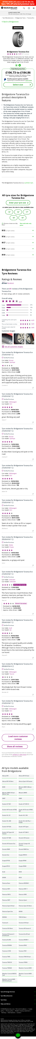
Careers (19, 1012)
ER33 (20, 877)
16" (18, 212)
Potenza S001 (6, 889)
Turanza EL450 (6, 940)
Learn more (28, 80)
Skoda (11, 545)
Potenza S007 (6, 900)
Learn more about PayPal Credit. (21, 1031)
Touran (12, 674)
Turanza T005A (23, 962)
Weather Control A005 (25, 968)
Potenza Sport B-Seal (8, 906)
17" (27, 212)
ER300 (4, 877)
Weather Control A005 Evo (25, 974)
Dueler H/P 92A (6, 826)
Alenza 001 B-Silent (7, 781)
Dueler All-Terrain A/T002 (9, 809)
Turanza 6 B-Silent (7, 928)
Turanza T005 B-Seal (24, 957)
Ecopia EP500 (22, 860)
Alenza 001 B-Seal (24, 776)
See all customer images (14, 346)
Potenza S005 (23, 894)
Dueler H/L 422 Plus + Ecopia (25, 821)
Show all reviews (15, 746)
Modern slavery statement (22, 1011)
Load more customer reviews (18, 737)
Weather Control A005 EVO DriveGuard (8, 980)
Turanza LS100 (6, 951)
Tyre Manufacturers (8, 18)
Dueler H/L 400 (6, 821)
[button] (24, 8)
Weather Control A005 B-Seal (9, 974)
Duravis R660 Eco (24, 849)
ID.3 (11, 404)
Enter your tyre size (17, 202)
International (11, 1012)
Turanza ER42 (23, 945)
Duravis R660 (6, 849)
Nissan (11, 360)
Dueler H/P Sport (23, 826)
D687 (3, 798)
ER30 (20, 872)
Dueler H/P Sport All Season (8, 833)
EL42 (3, 872)
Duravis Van (5, 855)
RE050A (4, 917)
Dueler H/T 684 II (24, 832)
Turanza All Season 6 (25, 928)
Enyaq (12, 547)
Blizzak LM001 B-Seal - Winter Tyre (8, 793)
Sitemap (3, 1012)
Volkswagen (13, 402)
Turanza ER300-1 (23, 940)
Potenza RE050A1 (24, 883)
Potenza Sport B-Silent (25, 906)
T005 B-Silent (22, 917)
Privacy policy (9, 1011)
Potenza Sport (23, 900)
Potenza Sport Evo (7, 911)
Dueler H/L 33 (6, 815)
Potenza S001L (6, 894)
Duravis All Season (24, 838)
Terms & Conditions (21, 1009)
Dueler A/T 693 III (24, 804)
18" (14, 218)
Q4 (10, 630)
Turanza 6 (5, 923)
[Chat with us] (18, 1035)
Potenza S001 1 (23, 889)
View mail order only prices (25, 224)
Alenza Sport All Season (25, 781)
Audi (10, 628)
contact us (15, 754)
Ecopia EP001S (23, 855)
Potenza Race (6, 883)
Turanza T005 (6, 957)
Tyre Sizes (4, 1000)
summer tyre (28, 183)
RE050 (20, 911)
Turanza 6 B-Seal (23, 923)
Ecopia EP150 (6, 860)
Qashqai (12, 362)
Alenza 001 (5, 776)
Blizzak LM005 (23, 793)
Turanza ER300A (7, 945)
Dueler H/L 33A (23, 815)
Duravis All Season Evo (8, 843)
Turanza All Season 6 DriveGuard (8, 934)
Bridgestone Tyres (21, 18)
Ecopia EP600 (22, 866)
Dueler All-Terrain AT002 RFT (26, 810)
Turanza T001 (23, 951)
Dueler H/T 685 (6, 838)
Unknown (12, 580)
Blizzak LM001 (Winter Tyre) (25, 787)
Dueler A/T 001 (6, 804)
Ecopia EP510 (6, 866)
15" (9, 212)
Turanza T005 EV (7, 962)
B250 (3, 787)
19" (22, 218)
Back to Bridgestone (10, 22)
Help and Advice (5, 1004)
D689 (20, 798)
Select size (18, 84)
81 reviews (25, 54)
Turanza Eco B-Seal (24, 934)
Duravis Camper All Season (24, 844)
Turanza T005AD (7, 968)
